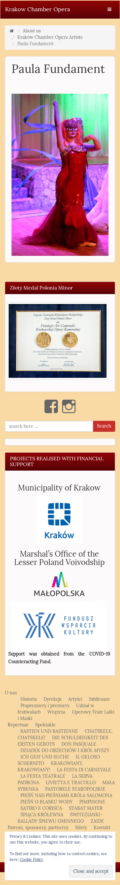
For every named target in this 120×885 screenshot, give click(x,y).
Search (104, 426)
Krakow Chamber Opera (37, 9)
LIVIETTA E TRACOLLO (71, 782)
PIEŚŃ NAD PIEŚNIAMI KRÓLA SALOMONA (66, 795)
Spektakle (45, 725)
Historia (28, 699)
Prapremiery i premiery (44, 705)
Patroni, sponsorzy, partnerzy (38, 827)
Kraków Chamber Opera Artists (49, 37)
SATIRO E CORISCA (41, 808)
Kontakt (102, 827)
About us (32, 31)
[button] (57, 341)
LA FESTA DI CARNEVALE (84, 770)
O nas (11, 693)
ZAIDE (97, 821)
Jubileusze (99, 699)
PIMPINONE (92, 802)
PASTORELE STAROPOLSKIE (75, 789)
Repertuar (18, 725)
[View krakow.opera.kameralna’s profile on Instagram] (68, 406)
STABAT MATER (86, 808)
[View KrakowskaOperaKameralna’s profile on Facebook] (51, 406)
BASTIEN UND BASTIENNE (49, 731)
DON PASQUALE (78, 744)
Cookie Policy (31, 859)
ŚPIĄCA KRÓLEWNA (41, 815)
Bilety (81, 827)
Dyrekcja (52, 699)
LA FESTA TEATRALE (42, 776)
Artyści (75, 699)
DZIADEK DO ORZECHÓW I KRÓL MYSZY (64, 750)
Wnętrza (56, 712)
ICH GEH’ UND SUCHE (44, 757)
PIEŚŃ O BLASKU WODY (46, 802)
